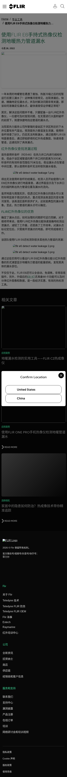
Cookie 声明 (9, 758)
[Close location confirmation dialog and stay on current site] (61, 375)
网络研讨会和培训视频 (16, 732)
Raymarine (9, 627)
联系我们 (8, 696)
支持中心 (8, 702)
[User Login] (53, 6)
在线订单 (8, 720)
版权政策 (7, 765)
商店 (5, 664)
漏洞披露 (8, 708)
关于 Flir (7, 594)
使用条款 (7, 771)
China (21, 398)
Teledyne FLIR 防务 (14, 606)
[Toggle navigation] (5, 6)
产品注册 (8, 714)
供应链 (6, 670)
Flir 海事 (7, 617)
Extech (7, 622)
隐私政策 (7, 752)
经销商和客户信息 (13, 676)
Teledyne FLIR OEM (14, 611)
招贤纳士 (8, 659)
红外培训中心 (10, 632)
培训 (5, 726)
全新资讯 (8, 653)
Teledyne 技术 (11, 600)
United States (26, 389)
